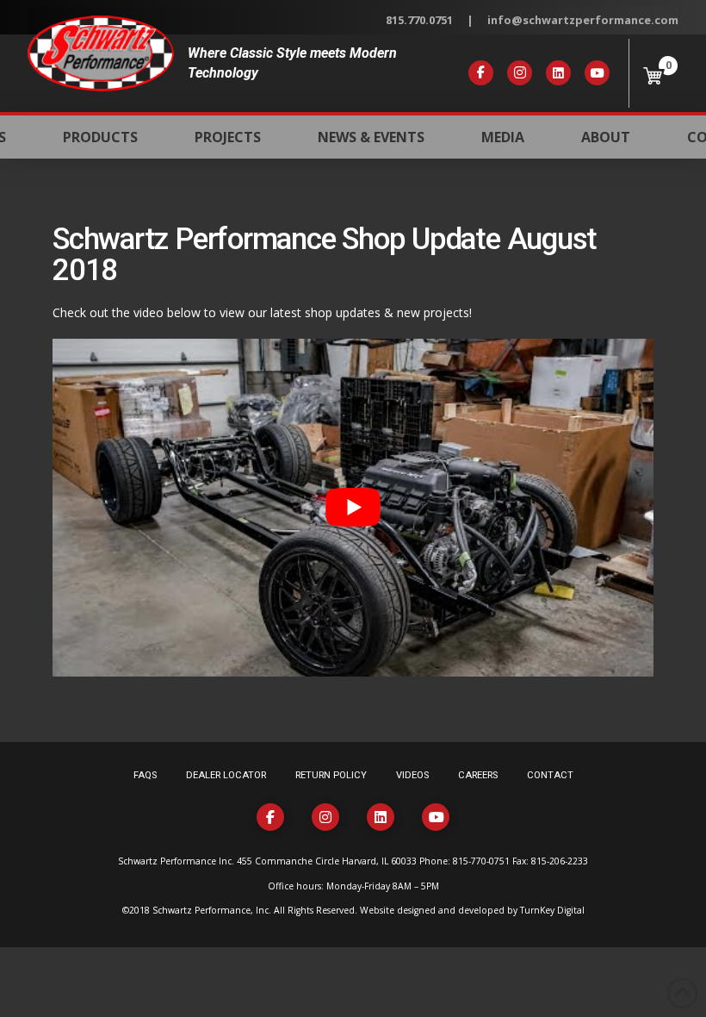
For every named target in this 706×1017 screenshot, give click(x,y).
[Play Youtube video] (353, 508)
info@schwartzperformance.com (582, 20)
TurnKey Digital (552, 910)
